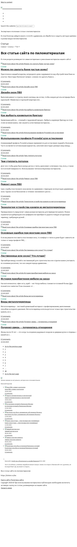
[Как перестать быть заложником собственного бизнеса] (23, 412)
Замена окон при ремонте (13, 439)
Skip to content (6, 2)
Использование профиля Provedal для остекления (32, 138)
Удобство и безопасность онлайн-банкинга (25, 461)
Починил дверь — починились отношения (26, 327)
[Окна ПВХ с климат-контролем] (15, 387)
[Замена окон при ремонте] (14, 437)
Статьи (11, 46)
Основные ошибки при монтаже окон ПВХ (26, 232)
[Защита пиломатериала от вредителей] (18, 395)
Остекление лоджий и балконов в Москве (18, 406)
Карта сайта (5, 480)
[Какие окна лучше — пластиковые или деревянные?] (22, 421)
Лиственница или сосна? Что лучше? (23, 255)
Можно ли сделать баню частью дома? (24, 69)
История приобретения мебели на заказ (25, 278)
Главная (3, 46)
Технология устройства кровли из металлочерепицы (33, 207)
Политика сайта (17, 480)
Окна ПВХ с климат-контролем (14, 389)
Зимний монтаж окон (11, 431)
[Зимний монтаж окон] (12, 429)
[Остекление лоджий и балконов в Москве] (19, 404)
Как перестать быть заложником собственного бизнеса (22, 414)
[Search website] (6, 21)
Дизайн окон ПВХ (11, 92)
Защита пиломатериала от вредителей (17, 398)
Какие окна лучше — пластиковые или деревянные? (21, 423)
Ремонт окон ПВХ (11, 184)
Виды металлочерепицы (16, 301)
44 (5, 371)
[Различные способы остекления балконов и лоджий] (22, 446)
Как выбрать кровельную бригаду (22, 115)
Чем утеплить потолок (14, 161)
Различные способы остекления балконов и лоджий (21, 448)
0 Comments (5, 81)
